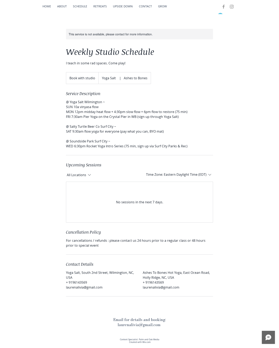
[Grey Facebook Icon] (223, 6)
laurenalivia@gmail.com (139, 325)
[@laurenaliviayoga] (231, 6)
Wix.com (146, 342)
